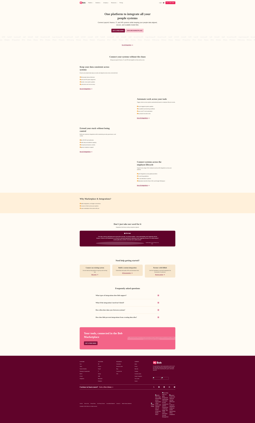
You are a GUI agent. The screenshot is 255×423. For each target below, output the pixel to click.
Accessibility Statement (110, 403)
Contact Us (118, 403)
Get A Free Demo (170, 2)
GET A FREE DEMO (118, 30)
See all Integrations (126, 45)
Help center (94, 274)
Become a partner (159, 274)
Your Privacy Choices (101, 403)
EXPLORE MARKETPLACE (134, 30)
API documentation (126, 273)
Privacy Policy (93, 403)
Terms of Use (86, 403)
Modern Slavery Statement (126, 403)
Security (81, 403)
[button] (90, 3)
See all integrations (85, 88)
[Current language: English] (163, 3)
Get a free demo (105, 387)
